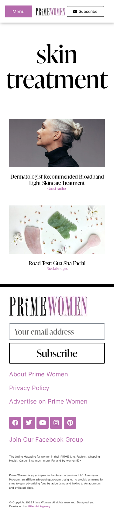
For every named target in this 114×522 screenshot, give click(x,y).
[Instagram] (56, 423)
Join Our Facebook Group (46, 439)
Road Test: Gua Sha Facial (57, 263)
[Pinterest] (70, 423)
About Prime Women (38, 374)
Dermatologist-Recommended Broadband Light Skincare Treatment (57, 179)
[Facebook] (15, 423)
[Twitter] (29, 423)
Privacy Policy (29, 388)
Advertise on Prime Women (48, 401)
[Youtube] (42, 423)
